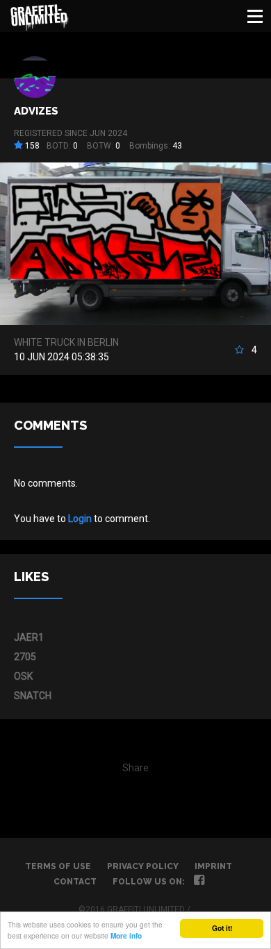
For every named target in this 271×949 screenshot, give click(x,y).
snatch (32, 695)
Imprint (213, 866)
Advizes (36, 111)
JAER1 (29, 637)
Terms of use (58, 866)
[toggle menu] (255, 16)
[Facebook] (199, 881)
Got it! (222, 928)
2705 (25, 656)
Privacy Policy (143, 866)
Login (80, 518)
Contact (75, 882)
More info (126, 936)
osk (23, 676)
